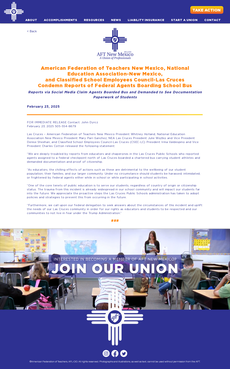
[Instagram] (106, 353)
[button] (31, 20)
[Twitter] (123, 353)
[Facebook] (114, 353)
